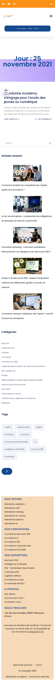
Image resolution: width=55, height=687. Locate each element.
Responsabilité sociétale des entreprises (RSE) (22, 380)
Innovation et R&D (10, 362)
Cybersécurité (8, 348)
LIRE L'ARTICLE (11, 119)
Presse (4, 375)
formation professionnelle (16, 442)
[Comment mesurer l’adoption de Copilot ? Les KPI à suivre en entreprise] (27, 301)
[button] (51, 4)
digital (39, 427)
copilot (8, 427)
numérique (9, 456)
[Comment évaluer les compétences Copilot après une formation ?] (27, 173)
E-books (5, 352)
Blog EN (5, 343)
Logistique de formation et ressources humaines (23, 366)
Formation (6, 357)
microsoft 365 (37, 449)
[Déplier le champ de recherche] (7, 471)
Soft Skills (6, 389)
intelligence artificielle (14, 449)
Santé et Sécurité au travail (14, 384)
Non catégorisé (8, 371)
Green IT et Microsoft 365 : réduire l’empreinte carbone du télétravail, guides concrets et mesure (25, 283)
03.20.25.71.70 (36, 631)
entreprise (9, 434)
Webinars (6, 403)
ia (35, 442)
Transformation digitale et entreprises (18, 398)
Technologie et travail (11, 394)
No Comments (44, 119)
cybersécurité (23, 427)
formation (24, 434)
